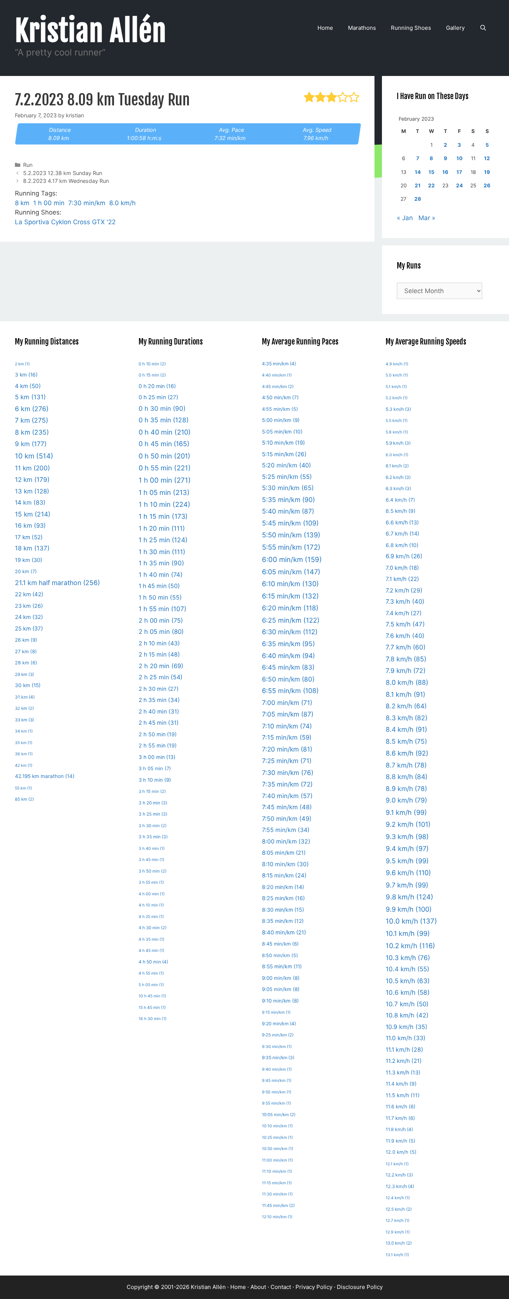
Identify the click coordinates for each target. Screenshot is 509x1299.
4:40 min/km (277, 375)
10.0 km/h (411, 921)
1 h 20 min (162, 528)
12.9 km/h (398, 1232)
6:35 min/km (288, 644)
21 (418, 185)
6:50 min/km (288, 679)
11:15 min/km (277, 1183)
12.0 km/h (401, 1152)
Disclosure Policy (360, 1286)
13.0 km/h (399, 1243)
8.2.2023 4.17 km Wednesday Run (66, 181)
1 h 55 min (162, 609)
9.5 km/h (407, 861)
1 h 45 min (159, 586)
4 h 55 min (151, 973)
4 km (28, 386)
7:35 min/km (287, 784)
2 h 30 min (158, 688)
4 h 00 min (152, 894)
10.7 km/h (407, 1004)
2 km (22, 364)
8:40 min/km (284, 932)
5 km (30, 397)
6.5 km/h (400, 511)
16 (445, 172)
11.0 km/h (406, 1038)
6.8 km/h (402, 545)
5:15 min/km (284, 454)
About (258, 1286)
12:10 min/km (277, 1216)
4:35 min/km (279, 363)
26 (487, 185)
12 (487, 158)
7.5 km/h (405, 624)
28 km (26, 663)
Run (27, 165)
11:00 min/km (277, 1160)
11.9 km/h (400, 1141)
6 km (31, 409)
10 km (34, 456)
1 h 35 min (161, 563)
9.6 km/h (408, 872)
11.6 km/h (400, 1106)
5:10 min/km (283, 442)
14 (418, 172)
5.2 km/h (397, 398)
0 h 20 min (157, 386)
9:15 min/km (276, 1012)
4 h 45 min (151, 950)
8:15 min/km (284, 875)
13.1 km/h (397, 1254)
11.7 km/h (400, 1118)
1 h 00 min (48, 203)
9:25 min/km (278, 1035)
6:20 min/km (290, 608)
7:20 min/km (287, 749)
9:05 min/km (281, 989)
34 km (24, 731)
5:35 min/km (288, 500)
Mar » (426, 218)
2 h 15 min (159, 654)
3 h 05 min (155, 768)
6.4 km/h (400, 500)
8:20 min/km (283, 887)
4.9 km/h (397, 364)
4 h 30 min (153, 927)
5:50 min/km (291, 535)
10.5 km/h (408, 981)
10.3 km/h (408, 958)
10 (459, 158)
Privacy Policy (313, 1286)
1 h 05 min (164, 492)
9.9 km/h (409, 909)
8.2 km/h (406, 706)
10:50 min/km (277, 1148)
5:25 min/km (287, 476)
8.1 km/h (405, 694)
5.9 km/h (398, 443)
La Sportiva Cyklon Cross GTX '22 (65, 222)
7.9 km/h (406, 670)
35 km (23, 742)
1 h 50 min (160, 597)
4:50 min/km (280, 397)
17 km (29, 537)
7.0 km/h (402, 568)
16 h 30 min (153, 1018)
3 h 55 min (151, 882)
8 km (22, 203)
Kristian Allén (91, 31)
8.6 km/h (407, 753)
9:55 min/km (276, 1103)
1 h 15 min (163, 516)
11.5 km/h (403, 1095)
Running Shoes (411, 27)
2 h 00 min (161, 620)
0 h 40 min (165, 432)
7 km (31, 420)
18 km (32, 548)
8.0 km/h (122, 203)
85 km (24, 799)
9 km (31, 444)
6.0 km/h (397, 454)
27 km (26, 651)
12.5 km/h (399, 1209)
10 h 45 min (152, 996)
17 (459, 172)
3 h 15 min (152, 791)
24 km (29, 617)
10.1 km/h (408, 933)
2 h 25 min (161, 677)
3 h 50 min (153, 871)
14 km (30, 502)
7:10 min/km (287, 726)
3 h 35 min (153, 836)
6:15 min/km (290, 596)
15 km (32, 514)
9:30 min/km (277, 1046)
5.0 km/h (397, 375)
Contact (281, 1286)
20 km (26, 571)
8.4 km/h (406, 729)
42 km (23, 765)
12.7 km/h (398, 1220)
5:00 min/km (281, 420)
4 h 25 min (151, 916)
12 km (32, 479)
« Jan (405, 218)
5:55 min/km (291, 547)
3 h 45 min (151, 859)
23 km (29, 606)
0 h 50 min (164, 456)
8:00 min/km (286, 841)
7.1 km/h (402, 578)
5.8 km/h (397, 432)
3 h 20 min (153, 803)
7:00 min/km (287, 702)
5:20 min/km (286, 465)
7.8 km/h (406, 659)
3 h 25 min (153, 814)
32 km (24, 708)
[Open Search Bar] (483, 28)
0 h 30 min (162, 408)
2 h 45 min (159, 722)
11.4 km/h (401, 1084)
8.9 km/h (406, 789)
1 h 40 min (161, 574)
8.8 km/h (406, 777)
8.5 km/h (406, 741)
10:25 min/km (277, 1137)
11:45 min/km (278, 1205)
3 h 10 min (155, 780)
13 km (32, 491)
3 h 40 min (152, 848)
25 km (29, 628)
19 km (28, 560)
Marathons (362, 27)
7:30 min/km (86, 203)
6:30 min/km (289, 632)
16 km (30, 525)
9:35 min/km (278, 1057)
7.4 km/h (404, 613)
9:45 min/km (276, 1080)
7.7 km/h (406, 647)
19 (487, 172)
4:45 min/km (278, 386)
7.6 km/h (405, 635)
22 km (29, 594)
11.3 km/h (403, 1072)
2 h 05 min (161, 631)
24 (459, 185)
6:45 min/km (288, 667)
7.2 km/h (404, 590)
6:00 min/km (292, 559)
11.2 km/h (404, 1060)
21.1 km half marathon (57, 583)
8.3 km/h (406, 718)
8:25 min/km (283, 898)
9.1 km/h (406, 812)
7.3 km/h (405, 601)
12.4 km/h (398, 1197)
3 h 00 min (157, 757)
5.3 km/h (398, 409)
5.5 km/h (397, 420)
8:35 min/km (283, 921)
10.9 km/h (406, 1026)
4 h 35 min (151, 939)
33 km (24, 719)
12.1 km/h (397, 1164)
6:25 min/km (291, 620)
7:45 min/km (287, 807)
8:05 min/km (284, 852)
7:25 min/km (287, 761)
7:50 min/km (287, 818)
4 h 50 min (153, 962)
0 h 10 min (152, 363)
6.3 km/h (398, 488)
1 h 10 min (164, 504)
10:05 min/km (278, 1114)
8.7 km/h (406, 765)
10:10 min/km (277, 1126)
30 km (28, 685)
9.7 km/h (407, 885)
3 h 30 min (153, 825)
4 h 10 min (151, 905)
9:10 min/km (280, 1001)
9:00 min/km (281, 978)
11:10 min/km (277, 1171)
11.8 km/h (399, 1129)
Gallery (455, 27)
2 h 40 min (159, 711)
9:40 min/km (277, 1069)
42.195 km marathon (45, 776)
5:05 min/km (282, 432)
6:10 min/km (290, 583)
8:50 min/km (280, 955)
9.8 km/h (409, 897)
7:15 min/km (287, 737)
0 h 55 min (165, 468)
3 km (26, 375)
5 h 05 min (151, 984)
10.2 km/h (410, 945)
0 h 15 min (152, 375)
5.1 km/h (396, 386)
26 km (26, 640)
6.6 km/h (402, 522)
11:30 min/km (277, 1194)
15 (431, 172)
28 (417, 199)
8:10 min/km (285, 864)
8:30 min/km (283, 909)
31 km (25, 697)
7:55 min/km (286, 829)
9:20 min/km (279, 1023)
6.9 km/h (404, 556)
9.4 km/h (407, 848)
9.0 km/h (406, 800)
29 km (24, 674)
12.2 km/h (399, 1175)
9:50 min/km (276, 1092)
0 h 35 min (164, 420)
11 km (32, 468)
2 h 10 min (159, 643)
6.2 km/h (398, 477)
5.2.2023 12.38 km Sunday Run (62, 173)
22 (431, 185)
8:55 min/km (282, 966)
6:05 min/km (291, 572)
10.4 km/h (407, 969)
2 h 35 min (159, 700)
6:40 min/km (288, 656)
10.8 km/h (407, 1015)
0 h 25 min (158, 397)
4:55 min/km (280, 409)
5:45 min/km (290, 523)
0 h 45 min (164, 444)
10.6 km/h (408, 992)
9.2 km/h (408, 824)
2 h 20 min (161, 666)
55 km (23, 788)
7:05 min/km (287, 714)
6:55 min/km (290, 691)
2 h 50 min (158, 734)
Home (325, 27)
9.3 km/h (407, 837)
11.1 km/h (404, 1049)
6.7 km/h (402, 533)
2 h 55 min (158, 745)
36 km (24, 754)
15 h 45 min (152, 1007)
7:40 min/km (287, 796)
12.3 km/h (400, 1186)
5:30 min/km (288, 488)
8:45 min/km (280, 944)
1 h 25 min (163, 540)
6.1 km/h (397, 466)
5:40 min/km (288, 511)
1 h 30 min (162, 552)
